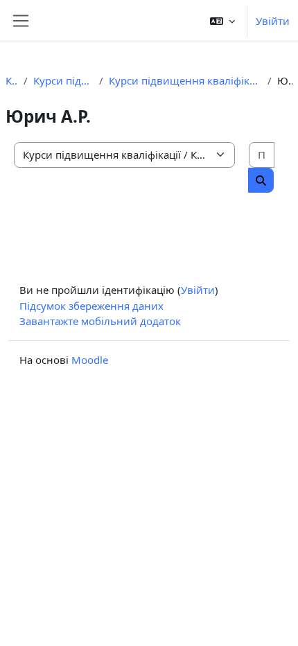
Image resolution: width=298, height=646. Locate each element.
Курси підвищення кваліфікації (63, 80)
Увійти (273, 21)
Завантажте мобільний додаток (100, 321)
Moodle (89, 360)
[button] (222, 21)
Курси (12, 80)
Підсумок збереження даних (91, 306)
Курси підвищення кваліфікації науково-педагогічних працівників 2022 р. (185, 80)
